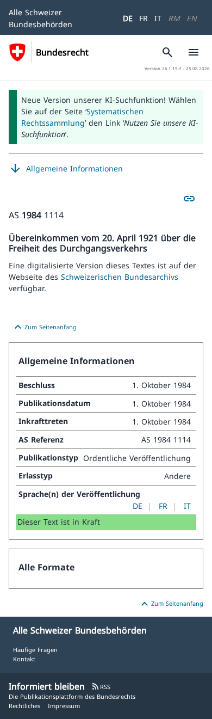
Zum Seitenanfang (44, 327)
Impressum (64, 706)
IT (157, 18)
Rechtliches (24, 706)
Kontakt (24, 659)
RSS (100, 686)
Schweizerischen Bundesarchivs (119, 277)
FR (143, 18)
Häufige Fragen (35, 650)
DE (128, 18)
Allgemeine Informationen (66, 168)
